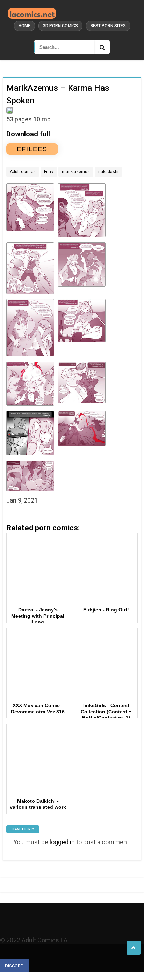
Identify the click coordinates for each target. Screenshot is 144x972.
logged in (62, 842)
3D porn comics (60, 25)
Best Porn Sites (108, 25)
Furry (48, 171)
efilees (32, 149)
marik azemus (76, 171)
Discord (14, 966)
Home (24, 25)
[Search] (102, 47)
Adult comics (23, 171)
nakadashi (108, 171)
